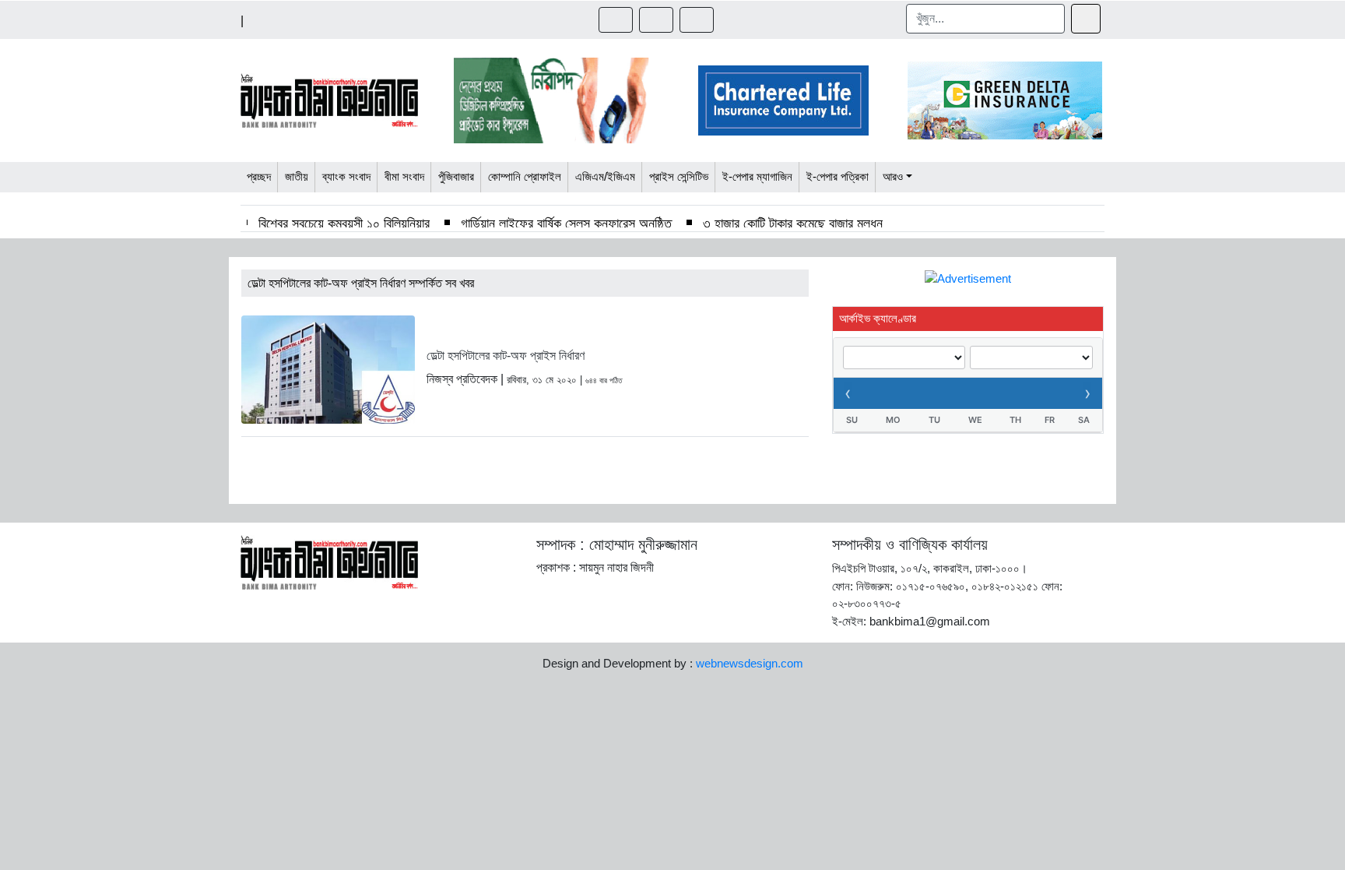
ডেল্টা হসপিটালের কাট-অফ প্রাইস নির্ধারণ (506, 355)
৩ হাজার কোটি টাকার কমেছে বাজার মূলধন (793, 223)
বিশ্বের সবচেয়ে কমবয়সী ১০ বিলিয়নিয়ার (344, 223)
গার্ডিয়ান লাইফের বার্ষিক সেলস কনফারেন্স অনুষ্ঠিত (566, 223)
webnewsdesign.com (749, 663)
